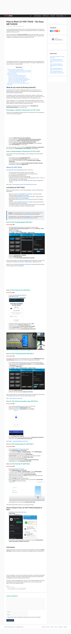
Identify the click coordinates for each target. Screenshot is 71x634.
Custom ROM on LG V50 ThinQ (24, 264)
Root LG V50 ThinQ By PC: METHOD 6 (16, 81)
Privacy (55, 626)
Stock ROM (52, 15)
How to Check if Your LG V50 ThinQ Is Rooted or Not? (18, 83)
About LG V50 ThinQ (11, 73)
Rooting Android (10, 90)
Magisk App (27, 260)
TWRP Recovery (46, 15)
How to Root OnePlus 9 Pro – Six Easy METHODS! (16, 589)
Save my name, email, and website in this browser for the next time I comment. (24, 617)
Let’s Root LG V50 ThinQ (12, 74)
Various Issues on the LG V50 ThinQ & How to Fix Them (25, 184)
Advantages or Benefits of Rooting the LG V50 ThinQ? (19, 70)
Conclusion (9, 84)
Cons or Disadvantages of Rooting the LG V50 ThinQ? (19, 71)
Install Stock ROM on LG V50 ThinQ (20, 441)
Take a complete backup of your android (23, 201)
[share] (35, 334)
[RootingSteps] (8, 16)
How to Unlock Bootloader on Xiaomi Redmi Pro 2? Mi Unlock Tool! (56, 65)
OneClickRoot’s (18, 295)
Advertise (44, 626)
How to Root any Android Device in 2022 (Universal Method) (21, 334)
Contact (51, 626)
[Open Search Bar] (65, 16)
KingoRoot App (19, 406)
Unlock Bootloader (37, 15)
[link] (8, 334)
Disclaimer (60, 626)
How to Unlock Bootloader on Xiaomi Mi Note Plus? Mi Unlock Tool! (56, 61)
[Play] (41, 343)
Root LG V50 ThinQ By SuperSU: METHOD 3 (17, 78)
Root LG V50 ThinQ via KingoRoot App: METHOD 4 (19, 79)
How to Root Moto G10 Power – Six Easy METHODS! (17, 588)
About (48, 626)
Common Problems (59, 15)
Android (16, 100)
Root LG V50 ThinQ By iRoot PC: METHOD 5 (17, 80)
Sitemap (65, 626)
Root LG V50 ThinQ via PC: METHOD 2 (16, 76)
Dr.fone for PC (21, 468)
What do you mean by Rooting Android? (15, 69)
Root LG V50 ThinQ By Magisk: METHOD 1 (17, 75)
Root (30, 15)
